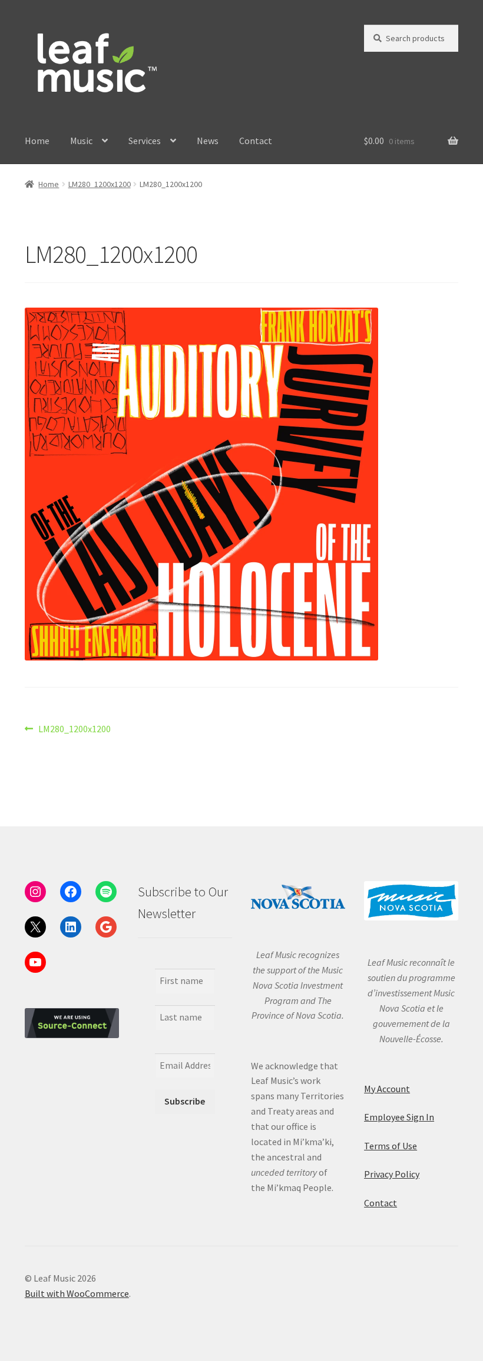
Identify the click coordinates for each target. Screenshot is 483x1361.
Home (37, 140)
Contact (255, 140)
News (208, 140)
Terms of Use (390, 1146)
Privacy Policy (391, 1174)
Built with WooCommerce (77, 1293)
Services (144, 140)
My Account (387, 1089)
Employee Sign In (399, 1117)
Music (81, 140)
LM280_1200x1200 (99, 184)
